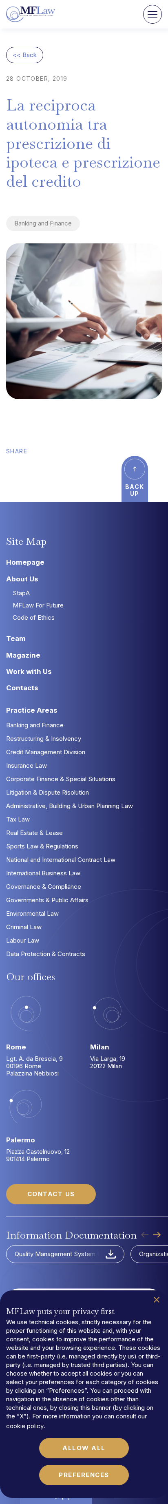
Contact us (51, 1194)
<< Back (25, 55)
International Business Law (43, 873)
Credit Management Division (45, 752)
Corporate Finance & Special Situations (60, 779)
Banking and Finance (43, 223)
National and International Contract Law (60, 860)
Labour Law (22, 940)
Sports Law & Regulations (42, 846)
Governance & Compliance (43, 886)
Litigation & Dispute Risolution (47, 792)
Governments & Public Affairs (47, 900)
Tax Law (18, 819)
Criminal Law (24, 927)
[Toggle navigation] (152, 14)
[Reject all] (156, 1299)
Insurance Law (26, 765)
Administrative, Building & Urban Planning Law (69, 806)
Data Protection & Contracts (45, 954)
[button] (156, 1235)
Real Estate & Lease (34, 833)
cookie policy (25, 1426)
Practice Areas (31, 710)
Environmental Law (32, 913)
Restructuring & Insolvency (43, 738)
